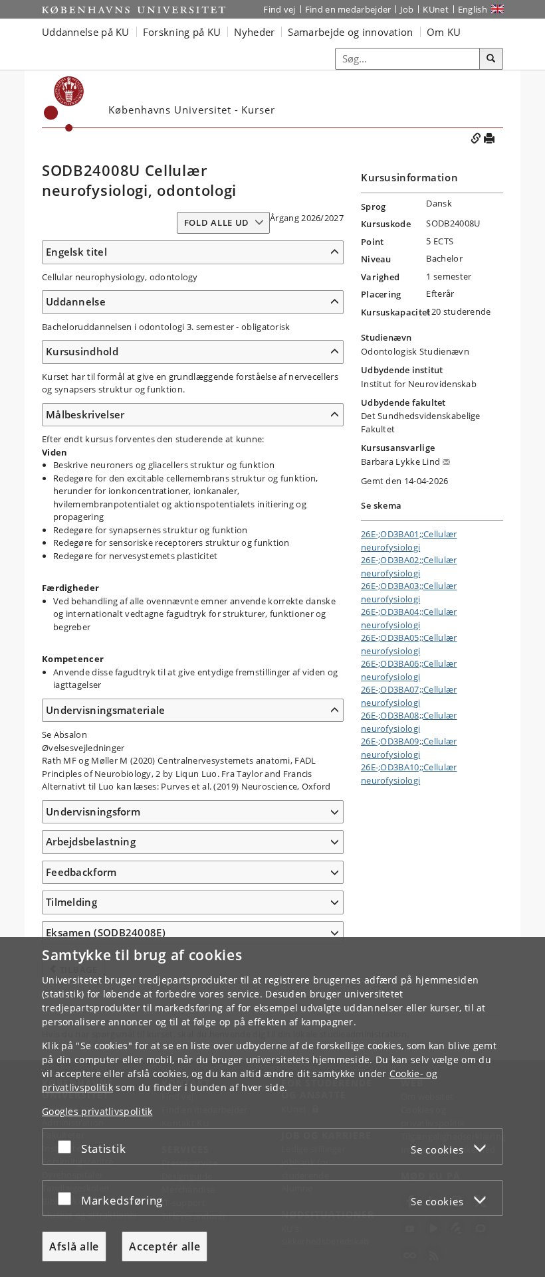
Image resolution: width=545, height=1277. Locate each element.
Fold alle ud (216, 222)
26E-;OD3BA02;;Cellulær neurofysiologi (409, 566)
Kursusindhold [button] (82, 351)
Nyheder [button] (254, 32)
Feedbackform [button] (81, 872)
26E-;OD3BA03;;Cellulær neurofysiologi (409, 592)
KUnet (436, 9)
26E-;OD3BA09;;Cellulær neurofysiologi (409, 747)
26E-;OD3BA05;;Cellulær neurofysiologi (409, 644)
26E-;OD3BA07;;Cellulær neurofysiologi (409, 696)
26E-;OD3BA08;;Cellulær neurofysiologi (409, 721)
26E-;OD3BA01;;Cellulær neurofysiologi (409, 540)
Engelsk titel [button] (76, 251)
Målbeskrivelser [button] (85, 414)
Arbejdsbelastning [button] (91, 841)
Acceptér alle (164, 1246)
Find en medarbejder (348, 9)
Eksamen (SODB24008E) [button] (105, 932)
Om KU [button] (444, 32)
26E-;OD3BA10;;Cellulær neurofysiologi (409, 773)
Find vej (279, 9)
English (472, 9)
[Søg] (491, 59)
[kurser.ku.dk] (64, 103)
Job (406, 9)
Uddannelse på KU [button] (86, 32)
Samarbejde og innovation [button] (350, 32)
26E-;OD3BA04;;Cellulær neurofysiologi (409, 618)
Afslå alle (74, 1246)
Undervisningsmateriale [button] (105, 710)
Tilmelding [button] (71, 901)
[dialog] (272, 1107)
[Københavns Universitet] (133, 9)
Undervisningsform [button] (93, 811)
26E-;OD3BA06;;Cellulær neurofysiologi (409, 670)
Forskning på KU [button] (182, 32)
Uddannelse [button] (76, 301)
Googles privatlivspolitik (97, 1111)
